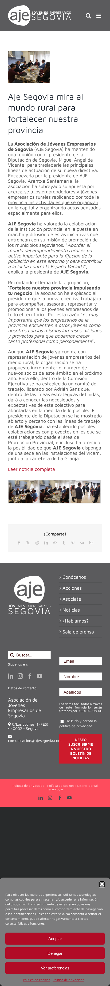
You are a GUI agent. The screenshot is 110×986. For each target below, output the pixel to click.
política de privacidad (75, 726)
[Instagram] (20, 676)
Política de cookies (36, 980)
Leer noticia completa (31, 469)
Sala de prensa (78, 632)
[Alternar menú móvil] (99, 15)
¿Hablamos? (75, 621)
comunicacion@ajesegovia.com (34, 740)
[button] (102, 884)
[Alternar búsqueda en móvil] (88, 15)
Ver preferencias (55, 968)
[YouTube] (39, 676)
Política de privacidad (68, 980)
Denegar (55, 953)
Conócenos (74, 577)
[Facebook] (30, 676)
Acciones (72, 588)
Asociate (71, 599)
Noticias (71, 610)
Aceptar (55, 938)
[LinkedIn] (10, 676)
